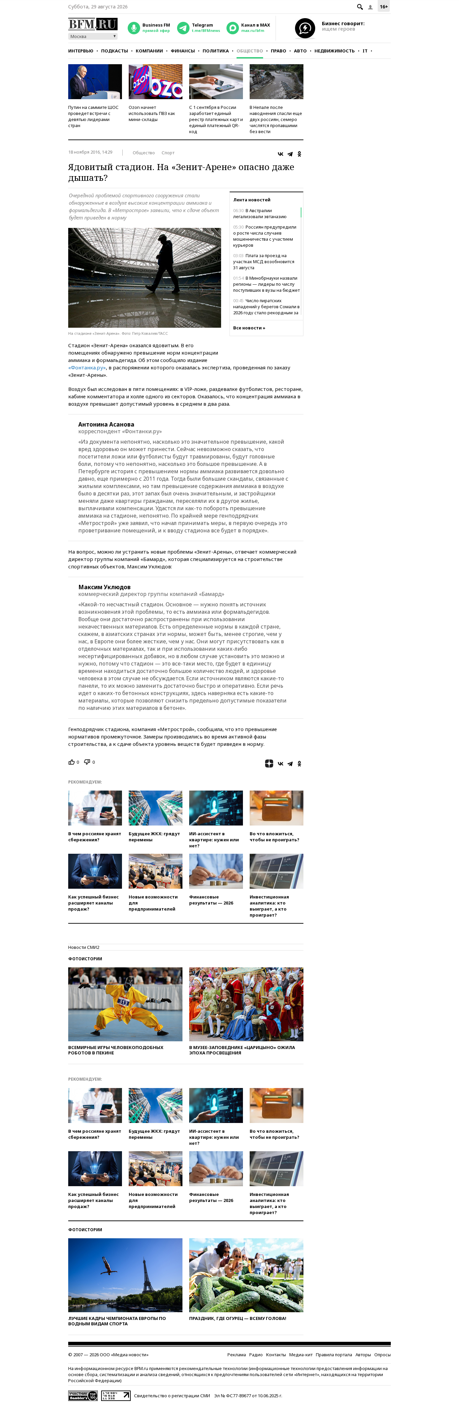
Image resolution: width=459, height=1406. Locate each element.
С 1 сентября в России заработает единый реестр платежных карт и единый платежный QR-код (216, 119)
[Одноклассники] (299, 154)
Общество (250, 51)
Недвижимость (335, 51)
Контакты (276, 1355)
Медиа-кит (300, 1355)
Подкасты (114, 51)
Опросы (382, 1355)
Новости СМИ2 (83, 947)
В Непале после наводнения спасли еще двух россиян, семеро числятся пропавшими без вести (276, 119)
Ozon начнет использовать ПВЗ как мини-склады (152, 113)
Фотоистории (85, 959)
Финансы (183, 51)
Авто (300, 51)
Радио (256, 1355)
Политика (216, 51)
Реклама (236, 1355)
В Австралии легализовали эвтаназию (260, 213)
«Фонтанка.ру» (87, 367)
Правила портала (334, 1355)
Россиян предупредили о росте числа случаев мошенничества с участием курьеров (264, 236)
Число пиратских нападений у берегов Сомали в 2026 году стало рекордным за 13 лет (266, 309)
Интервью (80, 51)
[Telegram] (290, 154)
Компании (149, 51)
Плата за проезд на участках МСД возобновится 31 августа (263, 261)
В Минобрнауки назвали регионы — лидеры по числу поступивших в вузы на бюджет (266, 284)
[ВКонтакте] (281, 154)
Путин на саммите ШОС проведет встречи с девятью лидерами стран (93, 116)
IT (365, 51)
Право (278, 51)
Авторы (363, 1355)
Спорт (168, 152)
